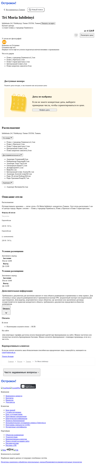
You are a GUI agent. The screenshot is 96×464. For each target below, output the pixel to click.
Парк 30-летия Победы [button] (16, 176)
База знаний (10, 410)
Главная (11, 361)
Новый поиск (37, 10)
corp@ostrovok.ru (8, 352)
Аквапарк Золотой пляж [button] (16, 174)
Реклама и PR (11, 445)
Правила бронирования (15, 421)
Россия (19, 361)
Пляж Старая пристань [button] (16, 146)
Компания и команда (14, 396)
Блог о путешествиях (14, 414)
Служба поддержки (13, 412)
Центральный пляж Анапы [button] (17, 172)
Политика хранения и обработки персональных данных (23, 462)
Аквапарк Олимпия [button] (14, 159)
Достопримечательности (11, 155)
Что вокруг (6, 138)
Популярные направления (16, 416)
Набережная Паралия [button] (15, 161)
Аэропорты (7, 183)
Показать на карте (48, 23)
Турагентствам (11, 437)
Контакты (9, 398)
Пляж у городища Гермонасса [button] (18, 142)
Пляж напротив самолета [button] (17, 150)
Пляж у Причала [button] (13, 144)
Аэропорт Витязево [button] (14, 187)
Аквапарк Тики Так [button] (14, 163)
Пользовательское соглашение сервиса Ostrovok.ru (26, 423)
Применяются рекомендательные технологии (64, 462)
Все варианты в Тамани (15, 10)
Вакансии (9, 400)
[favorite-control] (76, 35)
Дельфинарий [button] (12, 168)
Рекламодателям (12, 443)
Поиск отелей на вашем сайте (17, 441)
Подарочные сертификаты (16, 427)
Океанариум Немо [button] (14, 166)
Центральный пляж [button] (14, 148)
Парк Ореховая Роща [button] (15, 178)
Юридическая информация (16, 419)
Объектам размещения (15, 435)
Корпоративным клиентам (16, 439)
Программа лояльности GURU (18, 425)
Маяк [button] (9, 170)
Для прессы (10, 402)
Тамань (28, 361)
